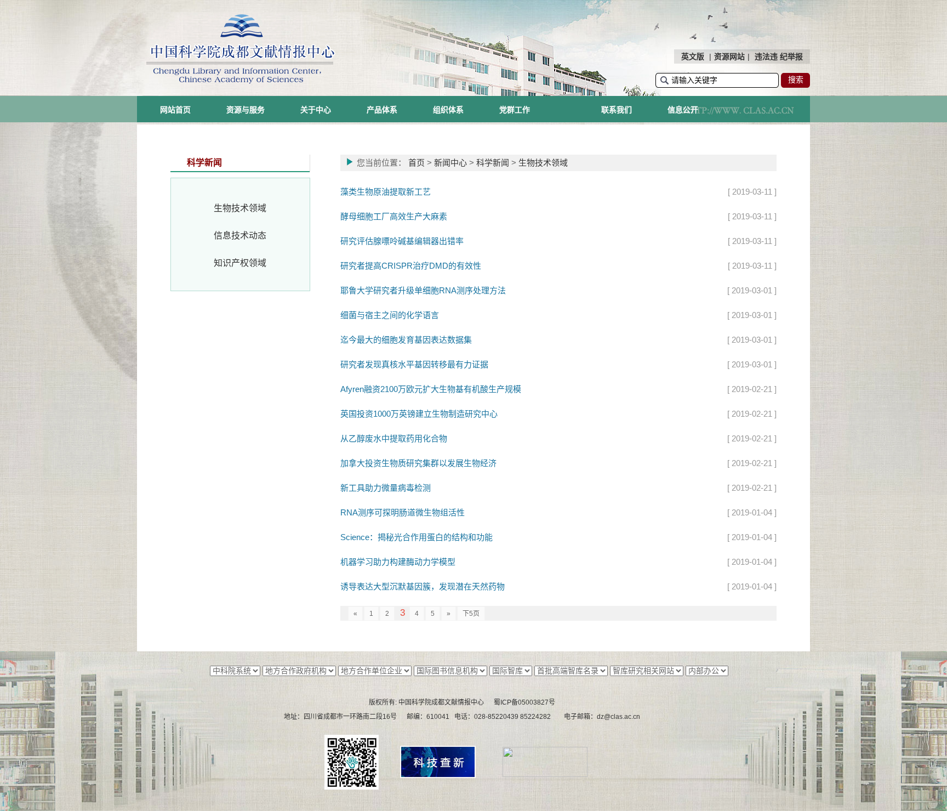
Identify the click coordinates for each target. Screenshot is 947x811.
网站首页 (175, 109)
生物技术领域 (240, 208)
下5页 (471, 613)
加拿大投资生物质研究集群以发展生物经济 (418, 463)
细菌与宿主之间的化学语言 (389, 315)
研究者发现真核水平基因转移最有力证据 (414, 364)
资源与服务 (245, 109)
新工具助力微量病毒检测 (385, 487)
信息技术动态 (240, 235)
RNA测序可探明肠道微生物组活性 (402, 512)
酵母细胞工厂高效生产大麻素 (393, 216)
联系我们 (616, 109)
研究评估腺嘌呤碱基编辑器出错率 (402, 241)
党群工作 (514, 109)
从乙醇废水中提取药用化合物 (393, 438)
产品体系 (382, 109)
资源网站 (729, 56)
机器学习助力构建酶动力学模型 (397, 561)
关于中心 (315, 109)
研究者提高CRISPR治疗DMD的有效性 (410, 265)
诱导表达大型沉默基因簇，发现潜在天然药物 (422, 586)
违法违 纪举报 (779, 56)
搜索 (795, 79)
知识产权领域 (240, 263)
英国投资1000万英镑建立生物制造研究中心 (419, 413)
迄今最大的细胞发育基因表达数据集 (406, 339)
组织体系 (448, 109)
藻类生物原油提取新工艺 (385, 191)
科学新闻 (492, 162)
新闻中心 (450, 162)
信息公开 (683, 109)
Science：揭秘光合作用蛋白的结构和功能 (416, 537)
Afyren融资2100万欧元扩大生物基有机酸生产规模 (430, 389)
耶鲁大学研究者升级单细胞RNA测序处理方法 (423, 290)
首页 (416, 162)
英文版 (692, 56)
